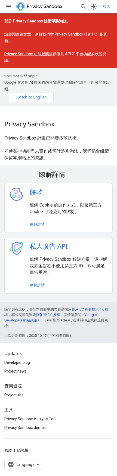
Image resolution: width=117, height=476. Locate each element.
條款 (8, 450)
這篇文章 (23, 34)
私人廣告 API (49, 246)
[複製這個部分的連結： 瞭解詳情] (72, 175)
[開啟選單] (8, 6)
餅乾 (36, 191)
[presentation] (58, 174)
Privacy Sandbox (29, 124)
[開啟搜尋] (83, 6)
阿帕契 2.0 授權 (48, 315)
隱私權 (23, 450)
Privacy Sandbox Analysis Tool (30, 419)
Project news (15, 371)
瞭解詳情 (37, 224)
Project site (14, 395)
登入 (106, 6)
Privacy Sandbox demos (25, 427)
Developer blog (17, 362)
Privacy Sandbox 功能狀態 (26, 54)
